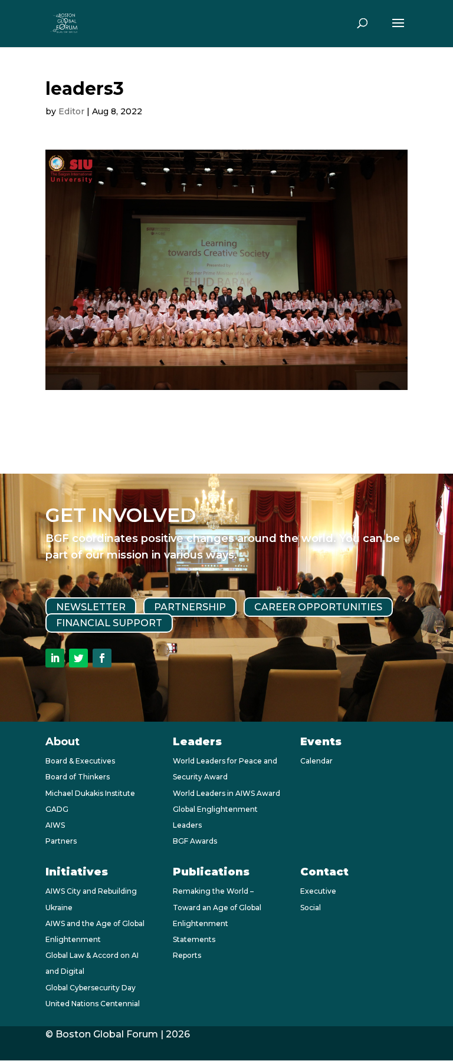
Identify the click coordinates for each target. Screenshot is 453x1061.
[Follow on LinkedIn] (54, 658)
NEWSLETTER (91, 607)
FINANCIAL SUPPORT (109, 623)
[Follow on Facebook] (102, 658)
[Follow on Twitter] (78, 658)
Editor (71, 111)
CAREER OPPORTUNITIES (318, 607)
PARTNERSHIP (190, 607)
